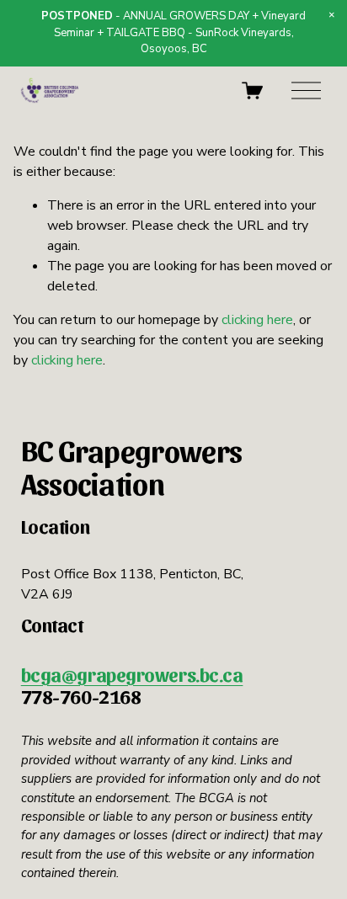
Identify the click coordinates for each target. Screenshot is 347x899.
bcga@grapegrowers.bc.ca (132, 674)
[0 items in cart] (252, 90)
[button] (332, 15)
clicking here (257, 320)
